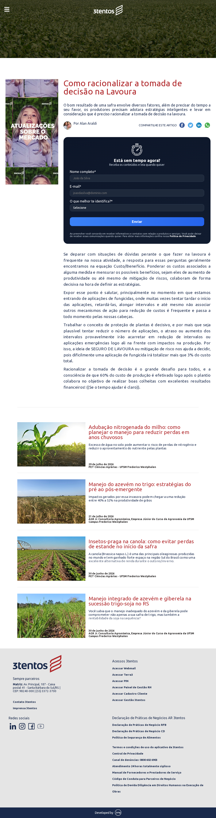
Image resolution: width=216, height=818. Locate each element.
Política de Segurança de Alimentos (136, 737)
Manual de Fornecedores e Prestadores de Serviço (146, 772)
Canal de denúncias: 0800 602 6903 (134, 759)
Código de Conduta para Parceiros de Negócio (144, 778)
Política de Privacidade (183, 236)
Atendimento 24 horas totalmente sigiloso (141, 766)
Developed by (104, 812)
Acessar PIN (120, 680)
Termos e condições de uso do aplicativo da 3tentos (148, 747)
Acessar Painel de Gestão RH (131, 687)
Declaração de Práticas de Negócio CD (138, 731)
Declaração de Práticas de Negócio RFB (139, 724)
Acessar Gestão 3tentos (128, 699)
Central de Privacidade (127, 753)
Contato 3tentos (24, 701)
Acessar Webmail (124, 668)
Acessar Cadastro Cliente (129, 693)
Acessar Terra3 (122, 674)
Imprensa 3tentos (25, 708)
